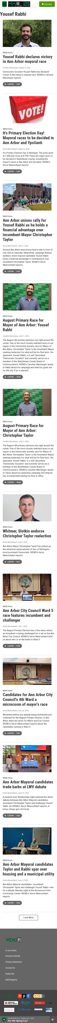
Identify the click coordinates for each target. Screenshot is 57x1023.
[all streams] (53, 1019)
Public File (10, 974)
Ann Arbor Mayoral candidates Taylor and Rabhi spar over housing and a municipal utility (28, 869)
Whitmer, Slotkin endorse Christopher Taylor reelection (27, 533)
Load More (28, 917)
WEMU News (7, 53)
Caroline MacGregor (10, 68)
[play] (4, 1019)
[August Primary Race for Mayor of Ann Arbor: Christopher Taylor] (27, 402)
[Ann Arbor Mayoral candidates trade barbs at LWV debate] (27, 758)
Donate (48, 4)
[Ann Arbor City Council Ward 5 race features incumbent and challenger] (27, 587)
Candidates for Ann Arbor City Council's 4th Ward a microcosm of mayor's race (28, 699)
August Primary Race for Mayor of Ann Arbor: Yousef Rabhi (26, 325)
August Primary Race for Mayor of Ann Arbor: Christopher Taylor (23, 430)
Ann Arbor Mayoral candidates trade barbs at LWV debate (28, 784)
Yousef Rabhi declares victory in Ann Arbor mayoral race (27, 59)
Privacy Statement (14, 962)
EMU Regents (11, 980)
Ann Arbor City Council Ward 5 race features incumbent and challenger (28, 615)
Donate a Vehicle (13, 956)
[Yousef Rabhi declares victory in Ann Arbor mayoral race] (27, 33)
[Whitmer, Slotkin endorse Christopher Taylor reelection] (27, 507)
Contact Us (10, 968)
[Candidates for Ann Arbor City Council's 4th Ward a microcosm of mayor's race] (27, 671)
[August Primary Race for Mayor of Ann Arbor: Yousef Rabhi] (27, 296)
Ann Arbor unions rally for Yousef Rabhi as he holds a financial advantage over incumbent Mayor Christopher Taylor (27, 230)
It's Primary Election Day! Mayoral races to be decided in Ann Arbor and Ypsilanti (28, 138)
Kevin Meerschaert (10, 149)
